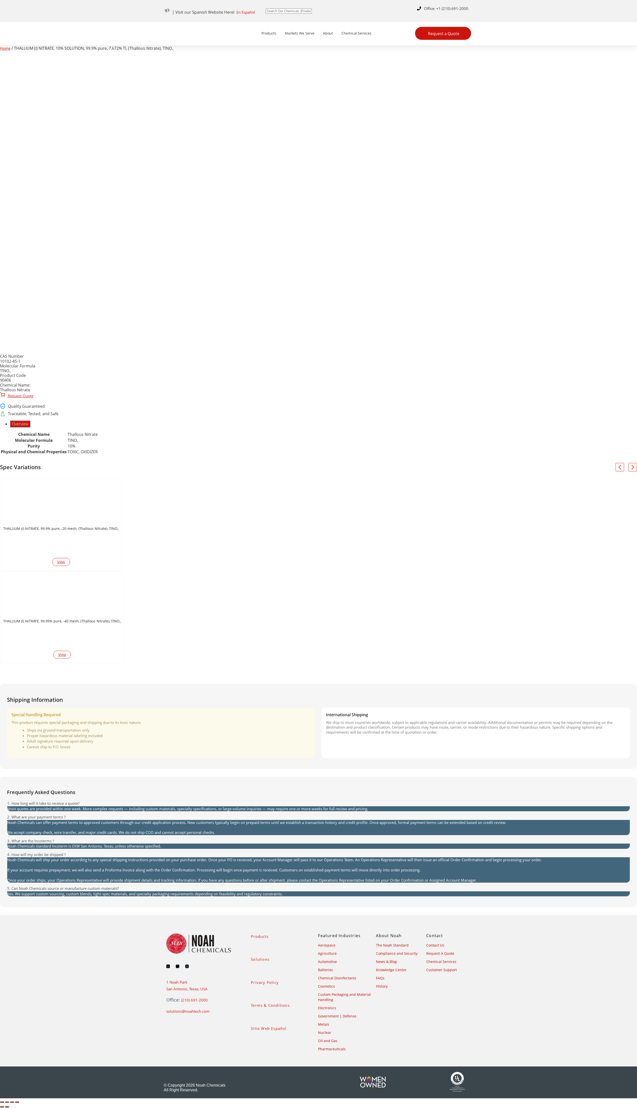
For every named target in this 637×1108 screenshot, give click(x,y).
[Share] (12, 1102)
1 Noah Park (176, 982)
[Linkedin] (168, 966)
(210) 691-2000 (194, 1000)
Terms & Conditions (270, 1005)
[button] (318, 803)
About (328, 33)
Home (5, 48)
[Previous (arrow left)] (2, 1107)
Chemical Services (356, 33)
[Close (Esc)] (17, 1102)
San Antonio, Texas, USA (187, 988)
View (61, 561)
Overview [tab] (20, 424)
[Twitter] (177, 966)
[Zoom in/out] (2, 1102)
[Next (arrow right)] (7, 1107)
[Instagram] (187, 966)
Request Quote (20, 395)
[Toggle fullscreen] (7, 1102)
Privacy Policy (265, 982)
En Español (245, 12)
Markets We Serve (300, 33)
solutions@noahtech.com (188, 1011)
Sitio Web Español (268, 1028)
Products (269, 33)
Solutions (260, 959)
